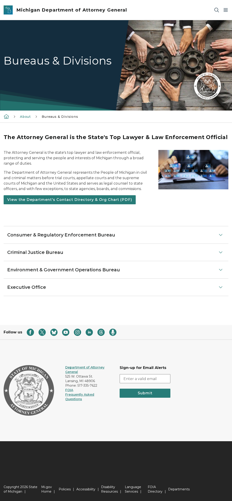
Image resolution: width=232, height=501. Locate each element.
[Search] (216, 10)
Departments (179, 489)
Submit (145, 393)
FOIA (69, 390)
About (25, 117)
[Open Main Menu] (225, 10)
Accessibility (85, 489)
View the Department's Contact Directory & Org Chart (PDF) (69, 200)
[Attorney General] (6, 116)
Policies (65, 489)
